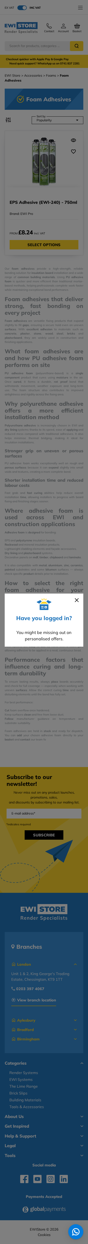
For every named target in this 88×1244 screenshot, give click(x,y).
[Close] (76, 600)
